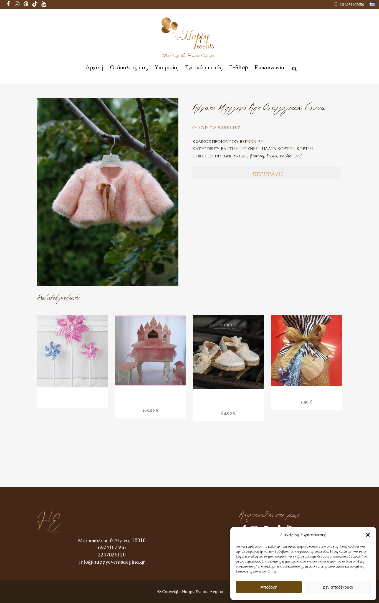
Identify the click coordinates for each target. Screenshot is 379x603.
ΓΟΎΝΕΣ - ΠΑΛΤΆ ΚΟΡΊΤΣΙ (267, 148)
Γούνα (272, 156)
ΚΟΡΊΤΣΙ (305, 148)
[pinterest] (26, 4)
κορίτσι (286, 156)
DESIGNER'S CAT (231, 156)
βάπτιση (257, 156)
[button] (368, 535)
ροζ (298, 156)
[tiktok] (35, 4)
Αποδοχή (269, 587)
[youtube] (43, 4)
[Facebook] (8, 4)
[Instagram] (17, 4)
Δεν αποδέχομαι (338, 587)
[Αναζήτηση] (293, 68)
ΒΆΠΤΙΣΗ (230, 148)
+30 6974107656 (351, 4)
